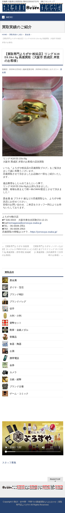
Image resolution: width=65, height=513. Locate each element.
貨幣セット (15, 323)
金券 (12, 365)
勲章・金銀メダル (19, 330)
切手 (12, 308)
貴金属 (13, 280)
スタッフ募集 (9, 462)
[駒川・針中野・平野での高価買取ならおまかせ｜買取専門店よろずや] (32, 8)
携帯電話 (14, 358)
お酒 (12, 351)
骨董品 (13, 337)
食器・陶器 (15, 344)
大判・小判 (15, 316)
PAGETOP (55, 479)
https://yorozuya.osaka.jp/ (43, 231)
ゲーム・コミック (19, 393)
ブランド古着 (17, 386)
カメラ (13, 372)
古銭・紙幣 (15, 379)
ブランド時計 (17, 294)
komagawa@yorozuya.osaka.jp (25, 223)
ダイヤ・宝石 (17, 287)
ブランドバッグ (18, 301)
